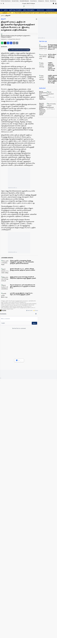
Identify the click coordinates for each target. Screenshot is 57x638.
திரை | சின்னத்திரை (28, 10)
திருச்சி (3, 19)
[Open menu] (1, 3)
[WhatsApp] (2, 43)
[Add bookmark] (36, 19)
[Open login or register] (56, 3)
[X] (5, 43)
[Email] (14, 43)
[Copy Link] (17, 43)
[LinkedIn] (11, 43)
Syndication (4, 46)
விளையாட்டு (40, 10)
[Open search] (3, 3)
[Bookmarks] (53, 3)
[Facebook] (8, 43)
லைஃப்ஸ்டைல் (50, 10)
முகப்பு (6, 10)
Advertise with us (12, 187)
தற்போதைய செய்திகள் (15, 10)
